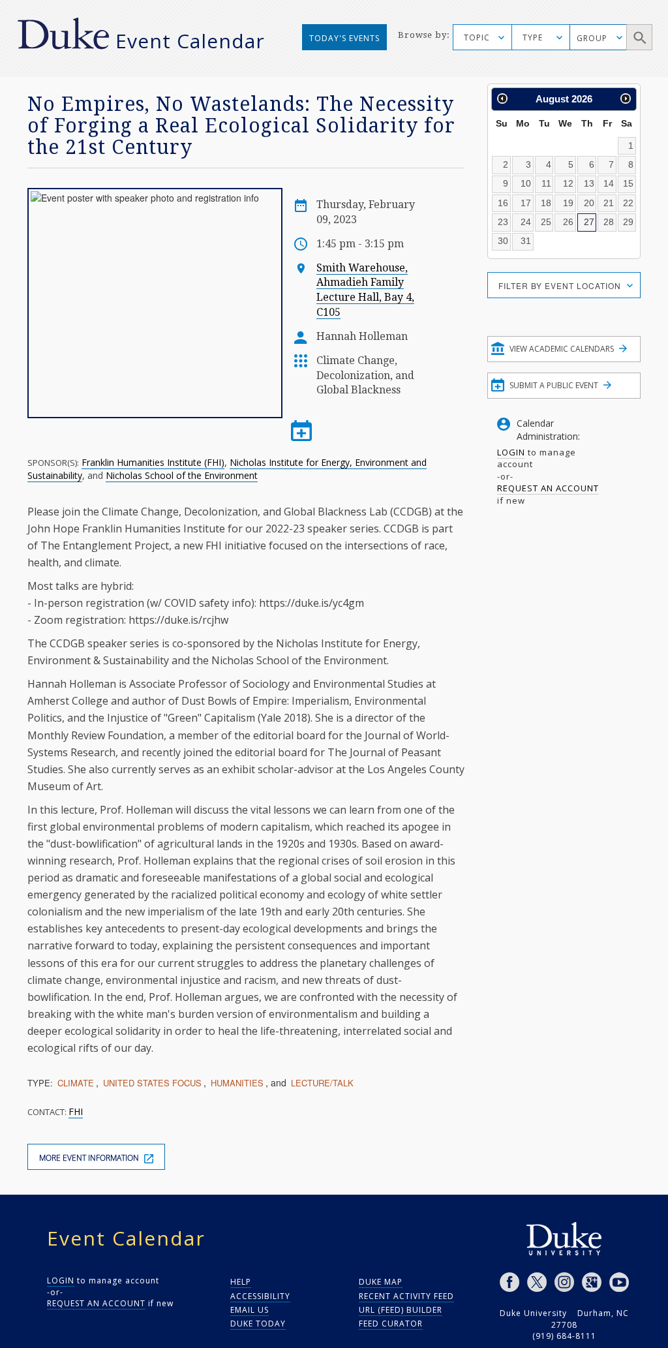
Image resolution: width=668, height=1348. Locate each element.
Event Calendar (190, 40)
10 (526, 183)
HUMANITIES (237, 1083)
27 (589, 222)
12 (568, 183)
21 (608, 203)
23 (503, 222)
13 (589, 183)
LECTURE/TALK (322, 1083)
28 (608, 222)
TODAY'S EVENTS (344, 38)
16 (503, 203)
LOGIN (511, 452)
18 (546, 203)
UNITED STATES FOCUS (152, 1083)
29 (628, 222)
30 (503, 241)
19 (568, 203)
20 (589, 203)
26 (568, 222)
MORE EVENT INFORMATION (90, 1157)
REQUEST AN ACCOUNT (548, 488)
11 (546, 183)
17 (526, 203)
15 (628, 183)
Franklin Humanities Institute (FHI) (153, 462)
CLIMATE (75, 1083)
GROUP (592, 38)
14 (608, 183)
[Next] (625, 98)
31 (526, 241)
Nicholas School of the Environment (182, 475)
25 (546, 222)
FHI (75, 1111)
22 (628, 203)
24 (526, 222)
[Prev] (502, 98)
